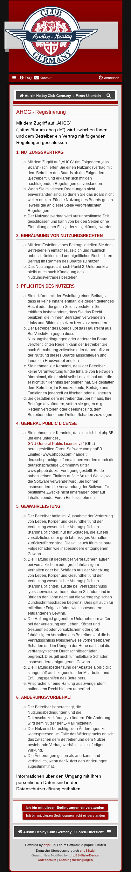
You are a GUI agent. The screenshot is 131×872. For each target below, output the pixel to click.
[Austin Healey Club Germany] (51, 36)
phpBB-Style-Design (84, 855)
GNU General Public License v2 (55, 443)
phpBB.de (87, 850)
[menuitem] (25, 78)
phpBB (49, 845)
